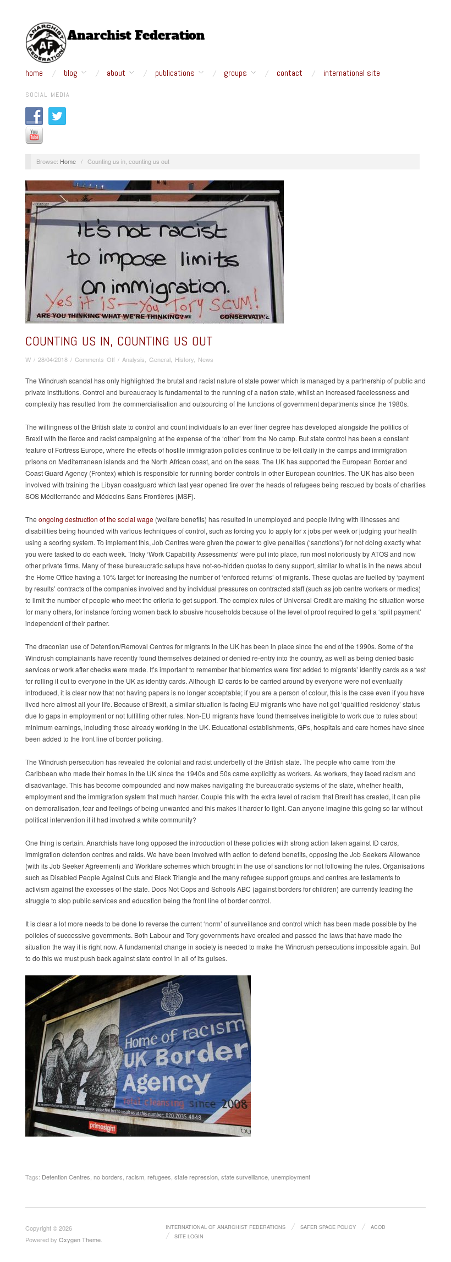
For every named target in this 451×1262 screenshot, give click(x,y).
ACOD (378, 1227)
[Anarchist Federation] (115, 43)
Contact (289, 73)
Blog (71, 73)
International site (351, 73)
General (159, 359)
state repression (196, 1176)
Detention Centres (66, 1176)
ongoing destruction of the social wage (95, 519)
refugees (159, 1176)
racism (135, 1176)
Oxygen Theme (80, 1239)
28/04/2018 (53, 359)
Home (34, 73)
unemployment (290, 1176)
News (205, 359)
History (184, 359)
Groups (235, 73)
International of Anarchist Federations (225, 1227)
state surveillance (244, 1176)
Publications (175, 73)
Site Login (189, 1236)
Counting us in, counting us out (119, 340)
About (116, 73)
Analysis (133, 359)
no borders (108, 1176)
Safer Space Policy (328, 1227)
